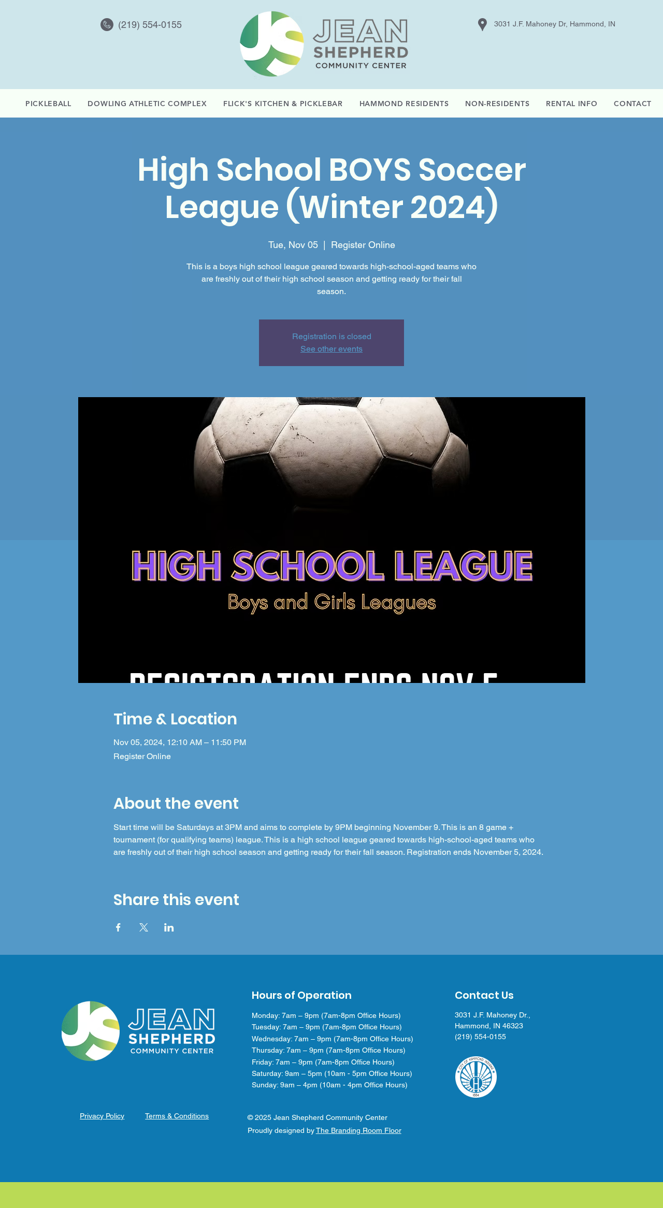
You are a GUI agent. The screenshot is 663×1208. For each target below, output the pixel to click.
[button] (571, 103)
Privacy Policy (102, 1116)
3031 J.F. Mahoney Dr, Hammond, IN (554, 24)
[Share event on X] (144, 927)
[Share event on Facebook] (118, 927)
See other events (331, 349)
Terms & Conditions (177, 1116)
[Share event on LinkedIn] (169, 927)
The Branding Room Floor (358, 1130)
